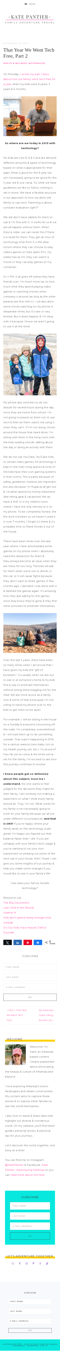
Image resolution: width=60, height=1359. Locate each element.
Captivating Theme (34, 1344)
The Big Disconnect (16, 902)
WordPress (33, 1346)
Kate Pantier (30, 18)
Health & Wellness (15, 63)
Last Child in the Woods (18, 907)
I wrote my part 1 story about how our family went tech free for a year (29, 79)
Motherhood (37, 63)
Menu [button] (32, 4)
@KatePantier (14, 1164)
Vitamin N (9, 912)
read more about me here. (27, 1174)
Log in (44, 1346)
